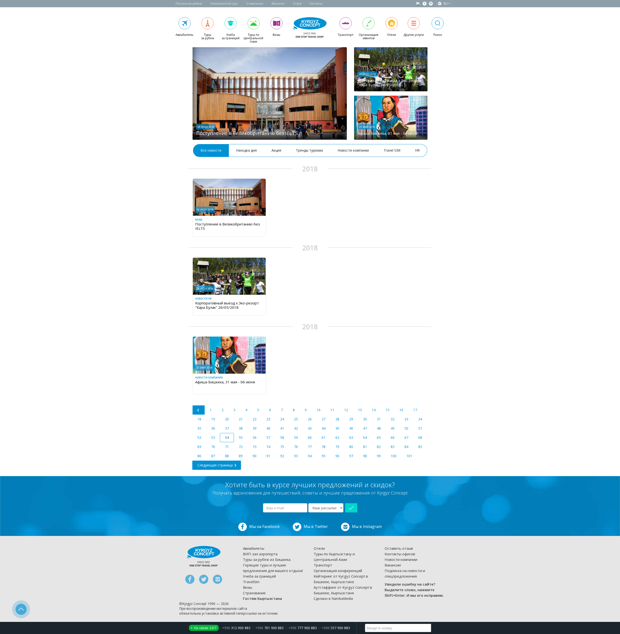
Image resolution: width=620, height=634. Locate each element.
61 (324, 437)
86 (199, 456)
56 (254, 437)
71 (227, 446)
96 (337, 456)
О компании (254, 3)
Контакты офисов (400, 553)
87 (213, 456)
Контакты (316, 3)
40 (268, 428)
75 (282, 446)
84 (406, 446)
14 (374, 410)
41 (282, 428)
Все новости (211, 150)
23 (268, 419)
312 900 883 (236, 628)
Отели (319, 548)
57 (268, 437)
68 (420, 437)
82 (379, 446)
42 (296, 428)
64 (365, 437)
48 (379, 428)
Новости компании (353, 150)
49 (393, 428)
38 (241, 428)
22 (254, 419)
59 (296, 437)
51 (420, 428)
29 (351, 419)
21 (241, 419)
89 (241, 456)
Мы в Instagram (367, 526)
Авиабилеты (253, 548)
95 (324, 456)
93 (296, 456)
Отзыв (297, 3)
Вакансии (278, 3)
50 (406, 428)
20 (227, 419)
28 (337, 419)
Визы (247, 587)
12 (346, 410)
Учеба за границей (259, 576)
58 (282, 437)
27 (324, 419)
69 (199, 446)
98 (365, 456)
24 (282, 419)
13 (360, 410)
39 (254, 428)
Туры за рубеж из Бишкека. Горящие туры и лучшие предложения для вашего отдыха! (273, 565)
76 (296, 446)
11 (332, 410)
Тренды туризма (309, 150)
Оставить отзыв (399, 548)
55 (241, 437)
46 (351, 428)
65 (379, 437)
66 (393, 437)
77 (310, 446)
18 (199, 419)
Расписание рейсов (189, 3)
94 (310, 456)
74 (268, 446)
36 (213, 428)
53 (213, 437)
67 (406, 437)
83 (393, 446)
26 (310, 419)
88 (227, 456)
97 (351, 456)
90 (254, 456)
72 (241, 446)
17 (415, 410)
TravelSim (251, 581)
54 (227, 437)
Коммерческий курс (224, 3)
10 (318, 410)
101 (409, 456)
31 (379, 419)
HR (417, 150)
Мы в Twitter (316, 526)
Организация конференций (338, 570)
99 (379, 456)
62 (337, 437)
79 (337, 446)
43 (310, 428)
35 (199, 428)
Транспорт (323, 565)
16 (401, 410)
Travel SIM (392, 150)
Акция (276, 150)
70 (213, 446)
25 (296, 419)
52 (199, 437)
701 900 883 (269, 628)
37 (227, 428)
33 (406, 419)
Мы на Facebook (264, 526)
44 (324, 428)
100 (393, 456)
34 (420, 419)
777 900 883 (302, 628)
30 (365, 419)
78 (324, 446)
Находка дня (246, 150)
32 (393, 419)
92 (282, 456)
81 (365, 446)
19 (213, 419)
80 (351, 446)
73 (254, 446)
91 (268, 456)
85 (420, 446)
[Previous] (199, 410)
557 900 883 (336, 628)
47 (365, 428)
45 (337, 428)
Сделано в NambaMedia (333, 598)
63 (351, 437)
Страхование (254, 592)
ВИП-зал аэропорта (260, 553)
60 (310, 437)
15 (387, 410)
